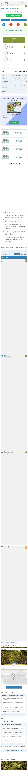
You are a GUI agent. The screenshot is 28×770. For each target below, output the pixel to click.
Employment (17, 252)
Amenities (4, 254)
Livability (21, 2)
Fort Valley (12, 8)
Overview (3, 20)
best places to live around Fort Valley (11, 642)
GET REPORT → (14, 122)
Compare (14, 687)
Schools (23, 252)
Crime (11, 254)
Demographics (14, 20)
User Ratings (23, 254)
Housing (17, 254)
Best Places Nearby (23, 20)
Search (2, 8)
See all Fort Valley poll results (14, 750)
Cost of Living (11, 252)
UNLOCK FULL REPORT (15, 15)
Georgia (6, 8)
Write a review (4, 716)
